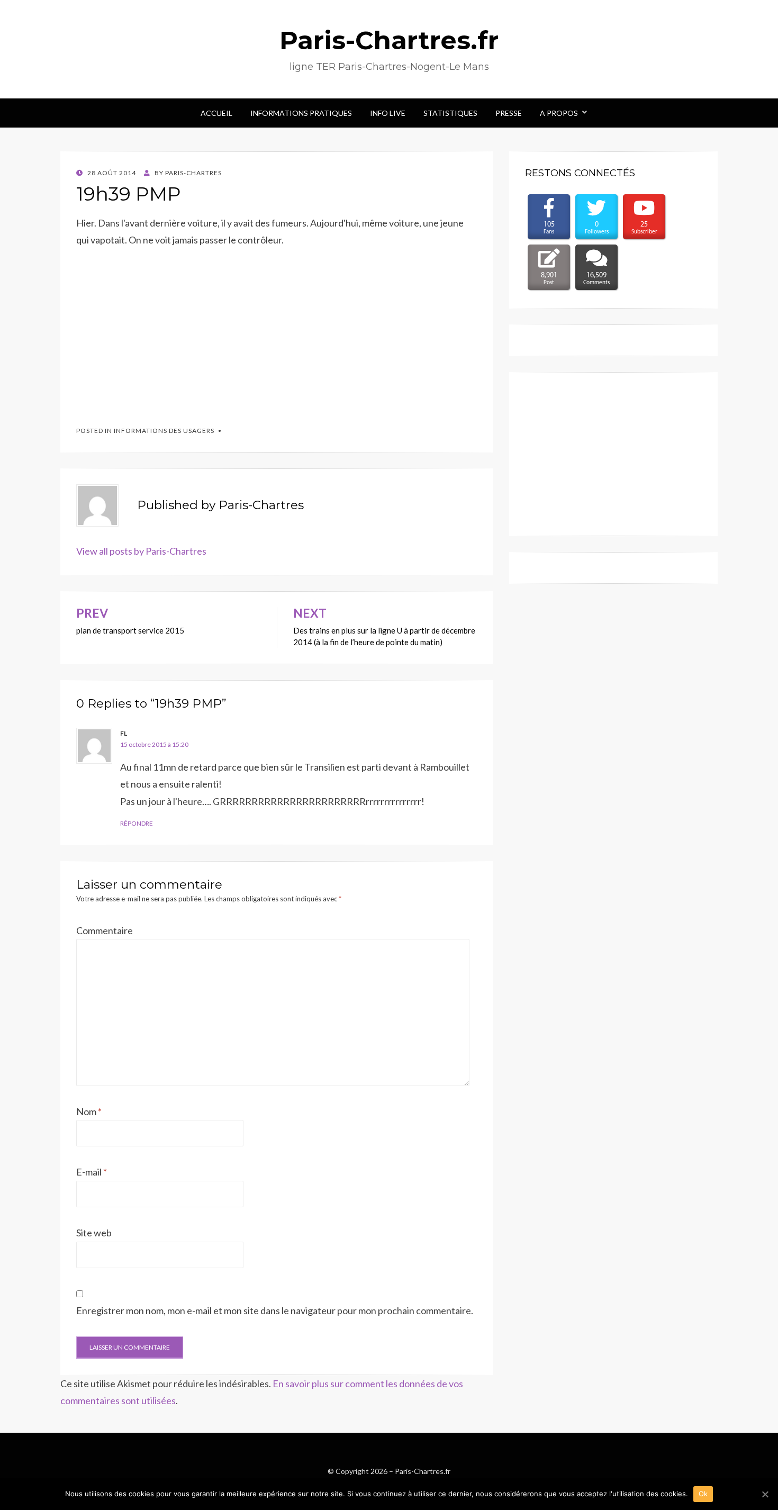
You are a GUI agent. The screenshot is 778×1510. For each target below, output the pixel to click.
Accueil (216, 112)
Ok (703, 1493)
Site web (94, 1232)
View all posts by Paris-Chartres (141, 551)
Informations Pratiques (301, 112)
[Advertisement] (155, 332)
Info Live (387, 112)
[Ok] (764, 1494)
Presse (508, 112)
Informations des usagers (164, 431)
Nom (89, 1111)
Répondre (136, 823)
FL (123, 733)
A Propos (559, 112)
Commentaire (104, 930)
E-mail (91, 1172)
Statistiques (450, 112)
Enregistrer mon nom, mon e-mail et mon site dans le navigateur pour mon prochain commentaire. (274, 1310)
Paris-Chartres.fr (389, 40)
